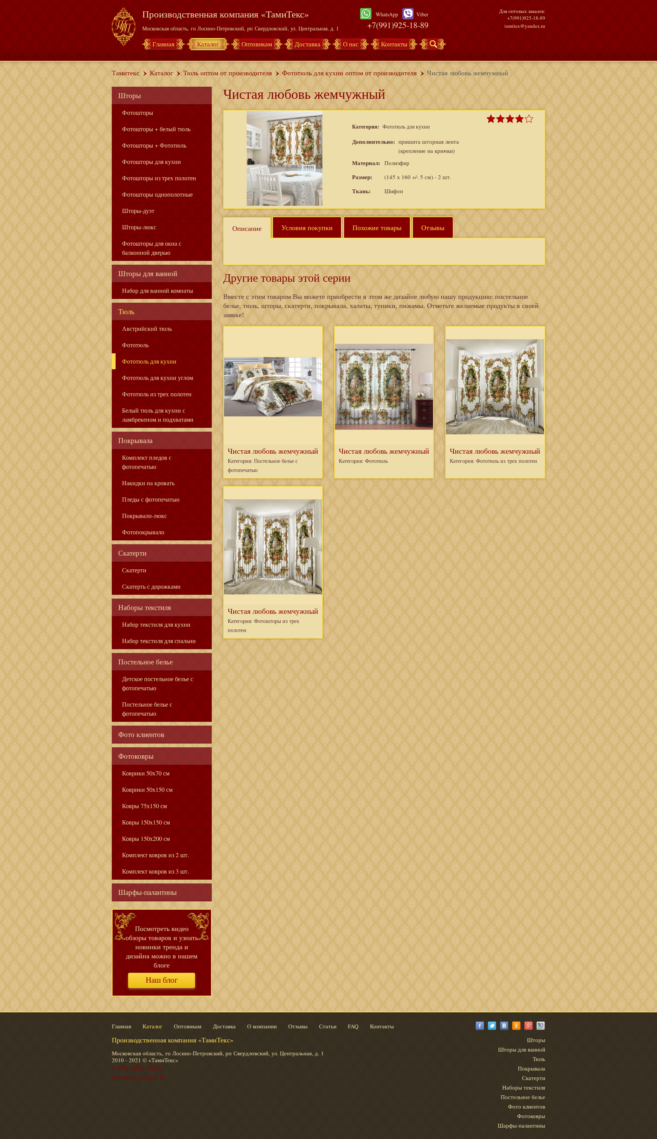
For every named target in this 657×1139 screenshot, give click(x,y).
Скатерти (132, 553)
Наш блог (162, 980)
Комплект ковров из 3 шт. (155, 871)
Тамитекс (126, 72)
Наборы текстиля (144, 607)
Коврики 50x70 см (146, 773)
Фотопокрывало (143, 532)
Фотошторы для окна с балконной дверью (151, 247)
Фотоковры (136, 756)
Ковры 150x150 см (146, 822)
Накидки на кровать (148, 483)
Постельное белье (145, 661)
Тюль (126, 311)
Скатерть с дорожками (151, 586)
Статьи (327, 1026)
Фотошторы (137, 112)
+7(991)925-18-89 (397, 24)
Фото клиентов (141, 734)
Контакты (394, 44)
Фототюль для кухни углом (157, 377)
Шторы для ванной (147, 273)
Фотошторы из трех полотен (159, 178)
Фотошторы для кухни (151, 161)
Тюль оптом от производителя (227, 72)
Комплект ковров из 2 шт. (155, 855)
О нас (351, 44)
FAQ (353, 1026)
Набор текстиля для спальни (159, 641)
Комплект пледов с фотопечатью (146, 461)
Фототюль (135, 345)
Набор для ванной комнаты (157, 290)
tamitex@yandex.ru (525, 25)
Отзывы (432, 227)
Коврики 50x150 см (147, 789)
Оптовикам (256, 44)
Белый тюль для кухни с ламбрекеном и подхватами (158, 414)
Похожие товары (377, 227)
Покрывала (135, 440)
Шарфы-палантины (147, 892)
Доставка (308, 44)
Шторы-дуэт (138, 210)
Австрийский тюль (147, 328)
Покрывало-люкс (144, 515)
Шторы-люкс (139, 227)
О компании (262, 1026)
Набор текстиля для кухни (156, 624)
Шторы (129, 95)
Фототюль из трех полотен (157, 394)
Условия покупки (307, 227)
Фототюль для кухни (149, 361)
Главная (163, 44)
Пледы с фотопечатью (150, 499)
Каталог (208, 44)
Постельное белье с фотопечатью (147, 708)
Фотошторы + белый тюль (156, 129)
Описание (247, 228)
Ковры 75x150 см (144, 806)
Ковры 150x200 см (146, 838)
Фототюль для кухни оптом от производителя (349, 72)
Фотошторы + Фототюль (154, 145)
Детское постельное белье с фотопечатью (157, 683)
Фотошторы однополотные (157, 194)
